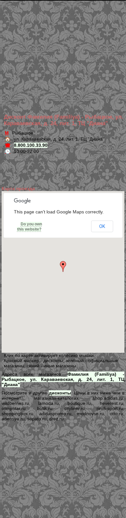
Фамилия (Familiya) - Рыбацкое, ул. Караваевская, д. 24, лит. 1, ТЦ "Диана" (63, 379)
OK (102, 226)
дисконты (60, 392)
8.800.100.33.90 (30, 145)
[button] (63, 266)
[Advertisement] (64, 47)
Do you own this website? (29, 227)
